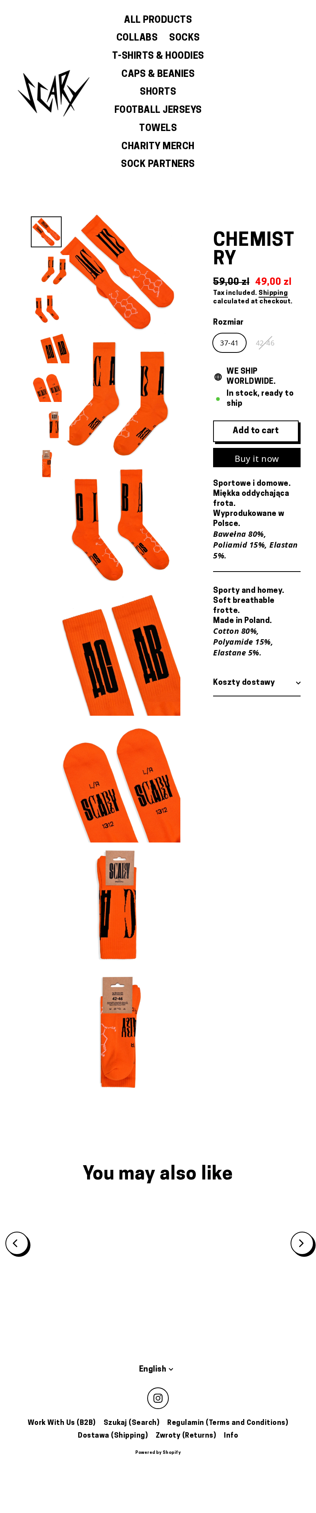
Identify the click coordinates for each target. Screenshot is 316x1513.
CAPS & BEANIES (158, 74)
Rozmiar (228, 323)
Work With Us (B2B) (62, 1423)
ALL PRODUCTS (158, 20)
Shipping (273, 293)
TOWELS (158, 128)
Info (231, 1436)
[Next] (302, 1243)
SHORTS (158, 92)
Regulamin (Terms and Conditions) (227, 1423)
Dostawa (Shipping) (113, 1436)
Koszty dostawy (244, 683)
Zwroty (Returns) (186, 1436)
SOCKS (184, 38)
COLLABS (137, 38)
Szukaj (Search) (132, 1423)
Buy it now (257, 458)
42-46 (265, 342)
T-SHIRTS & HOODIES (158, 56)
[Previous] (17, 1243)
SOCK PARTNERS (158, 164)
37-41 (229, 342)
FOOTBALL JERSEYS (158, 110)
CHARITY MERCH (158, 146)
